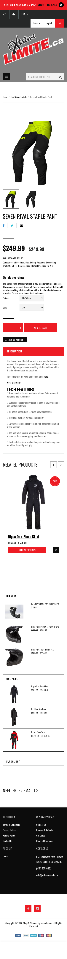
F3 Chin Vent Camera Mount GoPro (45, 603)
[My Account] (13, 14)
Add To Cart (40, 328)
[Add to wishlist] (56, 550)
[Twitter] (14, 225)
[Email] (23, 225)
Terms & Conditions (11, 824)
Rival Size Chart (14, 382)
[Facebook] (5, 225)
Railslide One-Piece (38, 709)
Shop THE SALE (47, 5)
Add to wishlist (16, 339)
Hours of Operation (44, 840)
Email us (30, 790)
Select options (27, 550)
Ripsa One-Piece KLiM (23, 536)
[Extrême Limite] (33, 49)
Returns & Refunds (44, 830)
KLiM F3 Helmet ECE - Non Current (45, 626)
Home (5, 96)
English (49, 23)
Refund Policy (9, 835)
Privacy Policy (9, 830)
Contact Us (7, 840)
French (37, 23)
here (46, 376)
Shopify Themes (30, 923)
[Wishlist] (6, 14)
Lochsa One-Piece (37, 732)
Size (5, 307)
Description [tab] (14, 351)
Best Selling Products (18, 96)
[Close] (61, 5)
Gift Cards (40, 835)
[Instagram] (37, 908)
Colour (6, 298)
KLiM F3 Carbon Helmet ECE (42, 649)
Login (5, 856)
